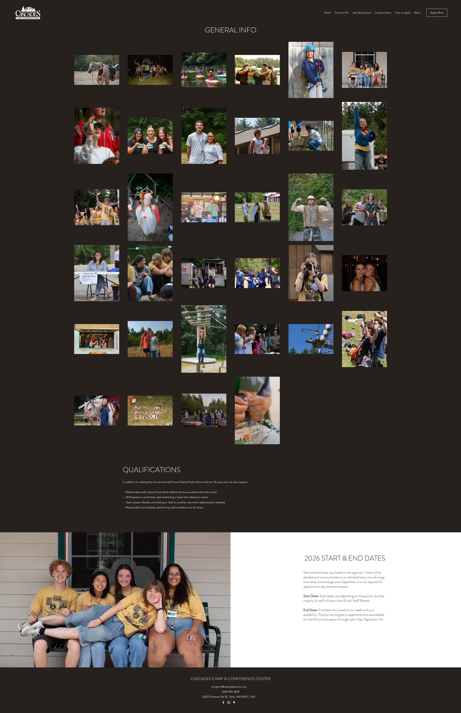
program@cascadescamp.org (228, 686)
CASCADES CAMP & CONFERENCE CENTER (230, 678)
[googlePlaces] (234, 702)
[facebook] (223, 702)
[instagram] (228, 702)
